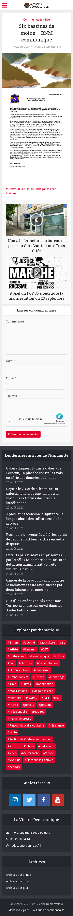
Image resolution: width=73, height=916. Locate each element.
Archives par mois (17, 881)
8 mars (14, 642)
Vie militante (31, 753)
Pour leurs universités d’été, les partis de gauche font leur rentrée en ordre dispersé (36, 539)
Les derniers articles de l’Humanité (36, 455)
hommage (57, 677)
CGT (45, 649)
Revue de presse (20, 718)
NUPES (32, 698)
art (63, 642)
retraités (38, 711)
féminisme (42, 670)
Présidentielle (18, 711)
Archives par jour (17, 888)
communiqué (40, 656)
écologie (15, 767)
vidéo (13, 753)
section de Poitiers (22, 746)
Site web (11, 396)
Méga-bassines (43, 691)
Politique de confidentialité (48, 910)
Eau (47, 19)
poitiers (29, 705)
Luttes (27, 684)
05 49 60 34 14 (20, 839)
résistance (57, 725)
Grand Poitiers (19, 677)
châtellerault (18, 656)
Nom (10, 361)
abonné (30, 642)
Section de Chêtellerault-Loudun (31, 739)
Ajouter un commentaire (47, 46)
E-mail (11, 378)
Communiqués (32, 19)
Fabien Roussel (49, 663)
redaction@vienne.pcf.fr (26, 845)
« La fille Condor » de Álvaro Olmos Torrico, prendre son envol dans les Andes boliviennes (34, 605)
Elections (26, 663)
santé (13, 732)
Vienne (12, 193)
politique (46, 705)
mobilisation (45, 684)
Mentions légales (19, 910)
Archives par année (18, 875)
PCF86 (14, 705)
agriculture (48, 642)
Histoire (39, 677)
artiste (14, 649)
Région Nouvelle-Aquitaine (27, 725)
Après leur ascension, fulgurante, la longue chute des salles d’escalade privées (34, 518)
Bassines (30, 649)
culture (59, 656)
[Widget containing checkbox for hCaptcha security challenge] (36, 419)
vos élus (15, 760)
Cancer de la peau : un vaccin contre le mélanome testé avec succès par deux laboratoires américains (35, 585)
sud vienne (47, 746)
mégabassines (46, 189)
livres (13, 684)
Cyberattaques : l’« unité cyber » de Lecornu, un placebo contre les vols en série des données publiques (34, 473)
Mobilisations (18, 691)
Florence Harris (19, 670)
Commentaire (15, 321)
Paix (46, 698)
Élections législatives (40, 760)
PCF (57, 698)
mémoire (15, 698)
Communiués (16, 189)
